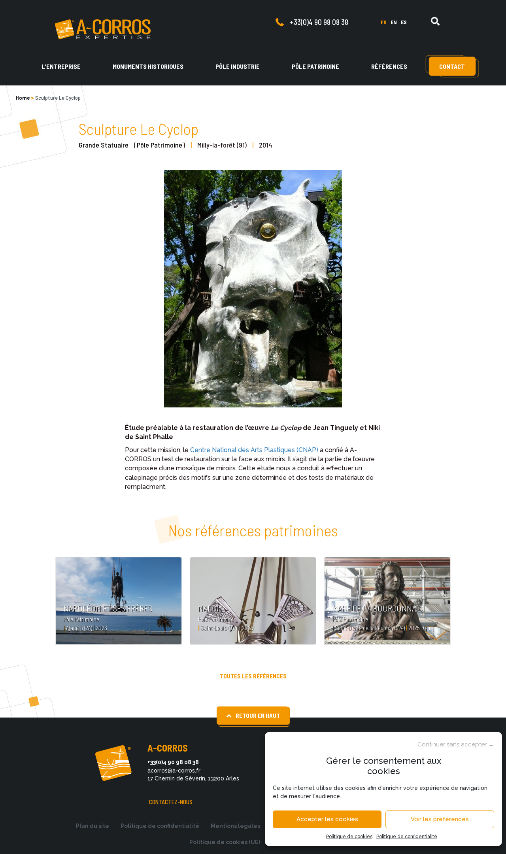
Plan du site (92, 826)
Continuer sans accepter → (455, 744)
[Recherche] (435, 21)
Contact (452, 66)
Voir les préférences (440, 819)
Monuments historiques (148, 66)
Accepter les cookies (327, 819)
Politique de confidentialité (406, 836)
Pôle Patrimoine (315, 66)
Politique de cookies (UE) (224, 842)
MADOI (208, 608)
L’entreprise (61, 66)
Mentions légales (235, 826)
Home (23, 97)
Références (389, 66)
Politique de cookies (349, 836)
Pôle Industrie (237, 66)
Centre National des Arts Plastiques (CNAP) (254, 450)
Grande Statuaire (103, 144)
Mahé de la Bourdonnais (377, 608)
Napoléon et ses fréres (108, 608)
